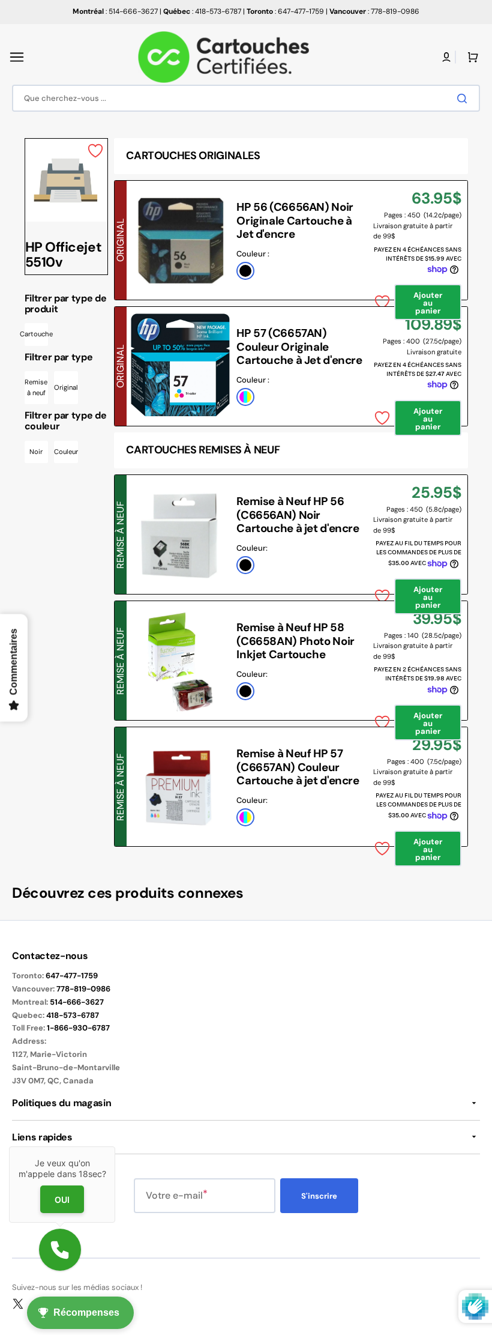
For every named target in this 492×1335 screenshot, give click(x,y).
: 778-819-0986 (374, 11)
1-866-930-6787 (78, 1028)
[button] (17, 57)
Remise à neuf (36, 387)
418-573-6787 (72, 1015)
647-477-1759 (72, 975)
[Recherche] (464, 98)
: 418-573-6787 (202, 11)
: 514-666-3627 (115, 11)
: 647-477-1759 (285, 11)
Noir (36, 451)
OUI (62, 1199)
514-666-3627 (77, 1002)
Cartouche (37, 334)
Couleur (66, 451)
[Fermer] (115, 1146)
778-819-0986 (83, 989)
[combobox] (246, 98)
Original (66, 387)
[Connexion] (446, 57)
